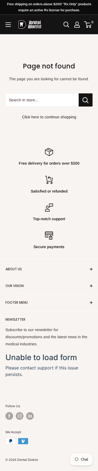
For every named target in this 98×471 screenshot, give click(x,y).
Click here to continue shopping (49, 117)
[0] (88, 24)
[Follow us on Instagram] (19, 416)
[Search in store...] (86, 100)
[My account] (77, 25)
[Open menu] (8, 24)
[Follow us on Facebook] (9, 416)
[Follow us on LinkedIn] (30, 416)
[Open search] (66, 25)
